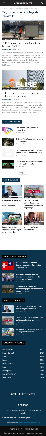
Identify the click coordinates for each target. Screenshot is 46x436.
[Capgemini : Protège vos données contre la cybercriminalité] (12, 191)
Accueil (4, 9)
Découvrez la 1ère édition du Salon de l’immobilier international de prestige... (29, 320)
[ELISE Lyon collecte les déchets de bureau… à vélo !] (23, 30)
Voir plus (22, 173)
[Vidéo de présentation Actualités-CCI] (34, 218)
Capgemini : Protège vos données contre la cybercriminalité (11, 203)
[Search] (42, 3)
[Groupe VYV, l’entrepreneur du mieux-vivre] (8, 131)
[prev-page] (3, 237)
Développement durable (10, 39)
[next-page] (7, 237)
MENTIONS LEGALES (31, 429)
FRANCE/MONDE (29, 197)
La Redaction (7, 49)
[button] (4, 3)
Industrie (6, 197)
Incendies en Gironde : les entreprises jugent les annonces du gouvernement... (29, 288)
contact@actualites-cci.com (29, 423)
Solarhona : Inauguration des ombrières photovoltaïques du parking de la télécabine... (28, 277)
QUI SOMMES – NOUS (15, 429)
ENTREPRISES (7, 224)
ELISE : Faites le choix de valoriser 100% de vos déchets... (21, 94)
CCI (25, 224)
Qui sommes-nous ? (9, 418)
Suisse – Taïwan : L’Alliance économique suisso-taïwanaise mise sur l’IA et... (28, 265)
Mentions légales (24, 418)
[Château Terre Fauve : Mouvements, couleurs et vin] (8, 142)
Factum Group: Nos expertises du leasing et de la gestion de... (11, 229)
